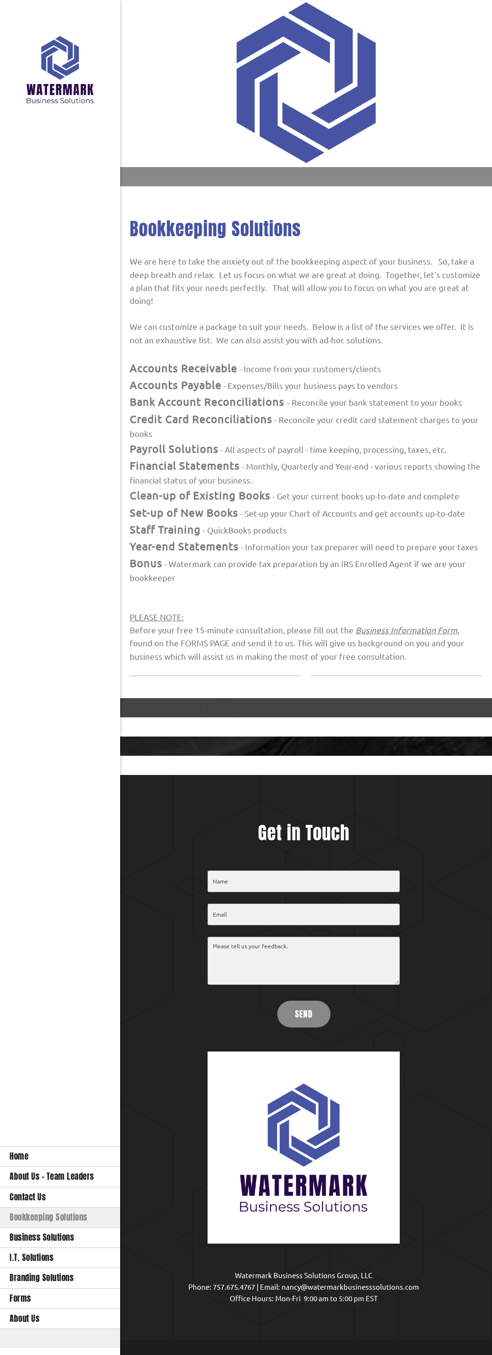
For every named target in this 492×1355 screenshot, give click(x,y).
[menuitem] (60, 1156)
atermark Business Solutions (288, 1275)
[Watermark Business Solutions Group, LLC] (60, 72)
